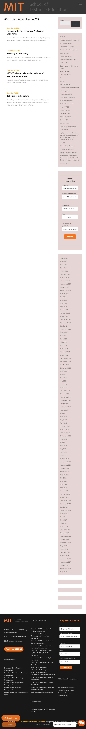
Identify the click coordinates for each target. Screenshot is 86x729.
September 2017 (65, 568)
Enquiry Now (12, 718)
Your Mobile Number (69, 194)
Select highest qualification (66, 225)
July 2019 (63, 517)
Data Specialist (62, 695)
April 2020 (63, 488)
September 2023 (65, 368)
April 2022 (63, 423)
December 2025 (65, 281)
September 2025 (65, 290)
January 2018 (64, 555)
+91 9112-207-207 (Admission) (16, 636)
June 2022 (63, 416)
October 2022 (64, 403)
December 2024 (65, 319)
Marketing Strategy (66, 100)
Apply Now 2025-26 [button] (14, 649)
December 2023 (65, 358)
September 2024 (65, 329)
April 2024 (63, 345)
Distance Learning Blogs (68, 59)
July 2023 (63, 374)
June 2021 (63, 445)
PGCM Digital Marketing (66, 690)
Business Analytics (66, 43)
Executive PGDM (65, 75)
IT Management (65, 91)
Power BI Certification (67, 146)
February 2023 (65, 391)
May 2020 (63, 484)
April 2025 (63, 306)
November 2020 (65, 465)
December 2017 (65, 559)
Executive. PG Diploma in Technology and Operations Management (40, 636)
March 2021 (64, 455)
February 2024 (65, 352)
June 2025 (63, 300)
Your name (65, 185)
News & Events (65, 110)
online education (65, 117)
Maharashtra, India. (10, 632)
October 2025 (64, 287)
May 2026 (63, 264)
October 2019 (64, 507)
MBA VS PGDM (65, 107)
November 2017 (65, 562)
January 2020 (64, 497)
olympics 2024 (65, 113)
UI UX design (64, 163)
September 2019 (65, 510)
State (63, 214)
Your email (65, 205)
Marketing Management (68, 97)
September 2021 (65, 436)
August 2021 (64, 439)
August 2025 (64, 294)
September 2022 (65, 407)
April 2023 (63, 384)
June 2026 (63, 261)
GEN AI (62, 81)
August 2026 (64, 258)
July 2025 (63, 297)
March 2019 (64, 526)
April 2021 (63, 452)
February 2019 (65, 530)
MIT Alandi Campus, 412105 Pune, (15, 630)
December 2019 (65, 500)
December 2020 (65, 462)
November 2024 (65, 323)
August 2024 (64, 332)
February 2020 (65, 494)
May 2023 (63, 381)
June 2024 (63, 339)
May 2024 (63, 342)
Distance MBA (65, 63)
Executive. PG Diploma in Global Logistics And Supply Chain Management (41, 653)
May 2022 (63, 420)
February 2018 (65, 552)
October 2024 (64, 326)
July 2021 (63, 442)
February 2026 (65, 274)
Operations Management (68, 126)
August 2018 (64, 546)
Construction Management (69, 50)
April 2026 (63, 268)
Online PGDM (64, 123)
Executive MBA (65, 71)
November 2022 (65, 400)
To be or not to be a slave (18, 96)
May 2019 (63, 523)
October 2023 (64, 365)
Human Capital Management (69, 87)
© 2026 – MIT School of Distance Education (29, 722)
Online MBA (64, 120)
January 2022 (64, 429)
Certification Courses (67, 46)
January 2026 (64, 277)
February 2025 (65, 313)
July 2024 (63, 336)
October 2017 (64, 565)
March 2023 (64, 387)
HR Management (65, 84)
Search (62, 20)
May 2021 (63, 449)
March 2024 (64, 348)
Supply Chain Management (69, 152)
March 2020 (64, 491)
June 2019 (63, 520)
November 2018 (65, 536)
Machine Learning (66, 94)
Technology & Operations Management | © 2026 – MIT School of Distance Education (69, 158)
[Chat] (81, 723)
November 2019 (65, 504)
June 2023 (63, 378)
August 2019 (64, 513)
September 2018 (65, 542)
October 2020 (64, 468)
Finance (62, 78)
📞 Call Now (9, 725)
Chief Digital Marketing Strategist (42, 692)
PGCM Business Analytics (66, 687)
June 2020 (63, 481)
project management (67, 149)
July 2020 (63, 478)
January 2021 (64, 458)
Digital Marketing (66, 56)
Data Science (64, 53)
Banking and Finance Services (69, 40)
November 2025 (65, 284)
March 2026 (64, 271)
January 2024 (64, 355)
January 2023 (64, 394)
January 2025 (64, 316)
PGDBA (62, 143)
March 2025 (64, 310)
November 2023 (65, 361)
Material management (67, 104)
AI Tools (62, 37)
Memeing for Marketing (17, 53)
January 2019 (64, 533)
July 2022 (63, 413)
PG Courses (64, 129)
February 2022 (65, 426)
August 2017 (64, 572)
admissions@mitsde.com (14, 641)
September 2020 (65, 471)
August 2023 (64, 371)
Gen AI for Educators (64, 693)
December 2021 (65, 433)
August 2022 (64, 410)
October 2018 (64, 539)
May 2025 (63, 303)
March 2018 (64, 549)
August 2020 (64, 475)
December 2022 (65, 397)
